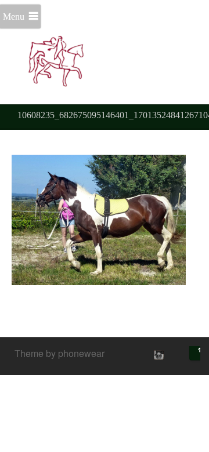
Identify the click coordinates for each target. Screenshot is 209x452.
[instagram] (157, 354)
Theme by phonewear (60, 353)
